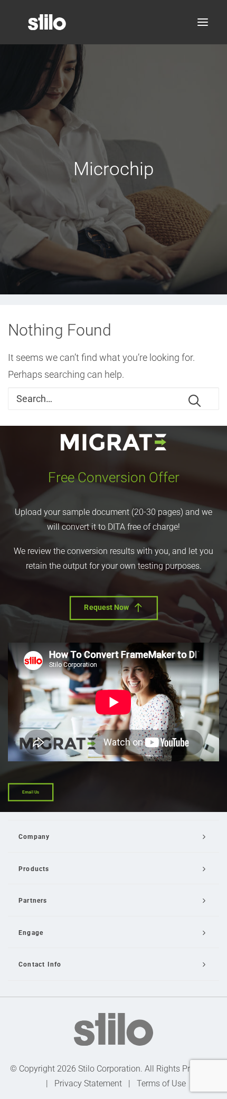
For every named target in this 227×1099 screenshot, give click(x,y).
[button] (202, 22)
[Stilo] (47, 22)
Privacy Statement (88, 1083)
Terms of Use (161, 1083)
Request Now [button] (106, 607)
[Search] (113, 398)
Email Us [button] (30, 792)
